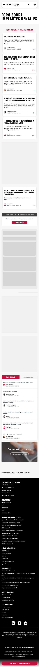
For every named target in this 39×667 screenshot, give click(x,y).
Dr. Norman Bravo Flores (8, 495)
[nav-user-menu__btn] (34, 4)
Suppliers (4, 615)
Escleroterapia (5, 550)
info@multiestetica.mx (28, 647)
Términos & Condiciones (18, 656)
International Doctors (7, 617)
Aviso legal (19, 654)
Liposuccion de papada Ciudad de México (13, 520)
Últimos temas (10, 377)
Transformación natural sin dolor (10, 585)
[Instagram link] (13, 623)
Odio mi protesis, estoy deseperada (18, 78)
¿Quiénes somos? (6, 595)
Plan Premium (5, 609)
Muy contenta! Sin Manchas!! (9, 588)
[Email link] (25, 623)
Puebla (3, 510)
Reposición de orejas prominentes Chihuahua (13, 541)
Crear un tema (19, 222)
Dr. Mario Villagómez (7, 485)
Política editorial (28, 654)
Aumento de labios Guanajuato (10, 538)
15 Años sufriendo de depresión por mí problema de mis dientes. (19, 122)
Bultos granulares (6, 553)
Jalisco (3, 505)
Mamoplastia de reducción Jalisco (11, 522)
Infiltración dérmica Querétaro (9, 535)
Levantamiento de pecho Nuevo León (11, 525)
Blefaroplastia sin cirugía (8, 561)
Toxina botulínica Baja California (10, 533)
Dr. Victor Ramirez (6, 490)
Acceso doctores (6, 607)
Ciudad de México (6, 502)
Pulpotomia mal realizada (14, 36)
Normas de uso (22, 651)
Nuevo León (5, 507)
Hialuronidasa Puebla (7, 528)
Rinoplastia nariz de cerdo (8, 571)
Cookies (29, 651)
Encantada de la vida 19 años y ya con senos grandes (16, 582)
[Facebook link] (19, 623)
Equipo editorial (6, 597)
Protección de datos (10, 651)
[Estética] (13, 5)
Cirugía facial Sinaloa (7, 543)
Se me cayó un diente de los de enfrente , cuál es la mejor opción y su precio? (19, 99)
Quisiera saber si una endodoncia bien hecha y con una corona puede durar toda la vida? (19, 192)
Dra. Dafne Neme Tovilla (8, 487)
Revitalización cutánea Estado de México (12, 530)
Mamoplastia (5, 558)
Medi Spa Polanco (6, 492)
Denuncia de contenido (8, 600)
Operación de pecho (7, 564)
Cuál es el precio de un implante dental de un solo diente (19, 58)
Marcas (3, 612)
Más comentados (28, 377)
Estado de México (6, 513)
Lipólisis (4, 556)
